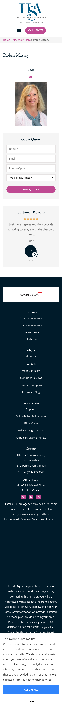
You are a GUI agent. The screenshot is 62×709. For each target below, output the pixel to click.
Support (31, 409)
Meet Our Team (22, 40)
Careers (31, 363)
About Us (31, 356)
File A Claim (31, 423)
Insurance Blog (31, 392)
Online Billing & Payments (31, 416)
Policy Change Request (31, 430)
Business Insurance (31, 325)
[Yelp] (38, 497)
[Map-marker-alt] (23, 497)
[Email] (31, 76)
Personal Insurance (31, 318)
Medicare (31, 339)
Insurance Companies (31, 385)
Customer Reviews (31, 378)
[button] (19, 31)
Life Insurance (31, 332)
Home (6, 40)
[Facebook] (31, 497)
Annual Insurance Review (31, 437)
